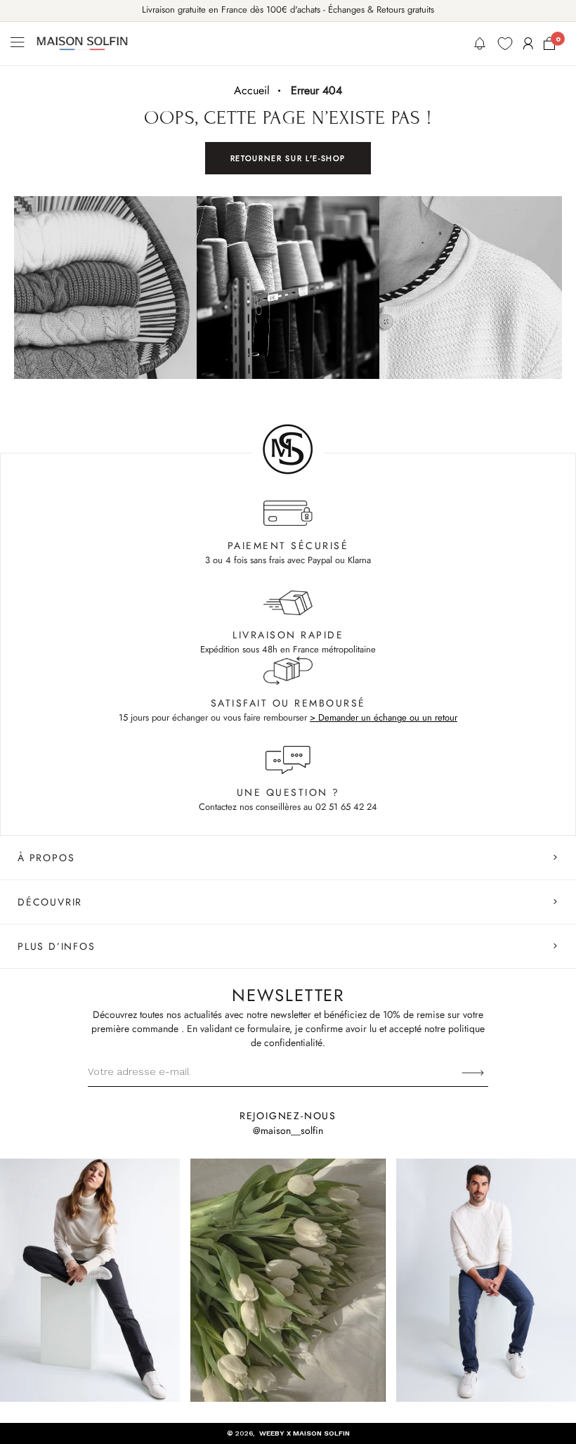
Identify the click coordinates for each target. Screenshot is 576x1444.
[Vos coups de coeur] (505, 44)
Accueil (252, 90)
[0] (549, 44)
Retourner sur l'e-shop (288, 158)
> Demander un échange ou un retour (383, 717)
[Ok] (472, 1071)
